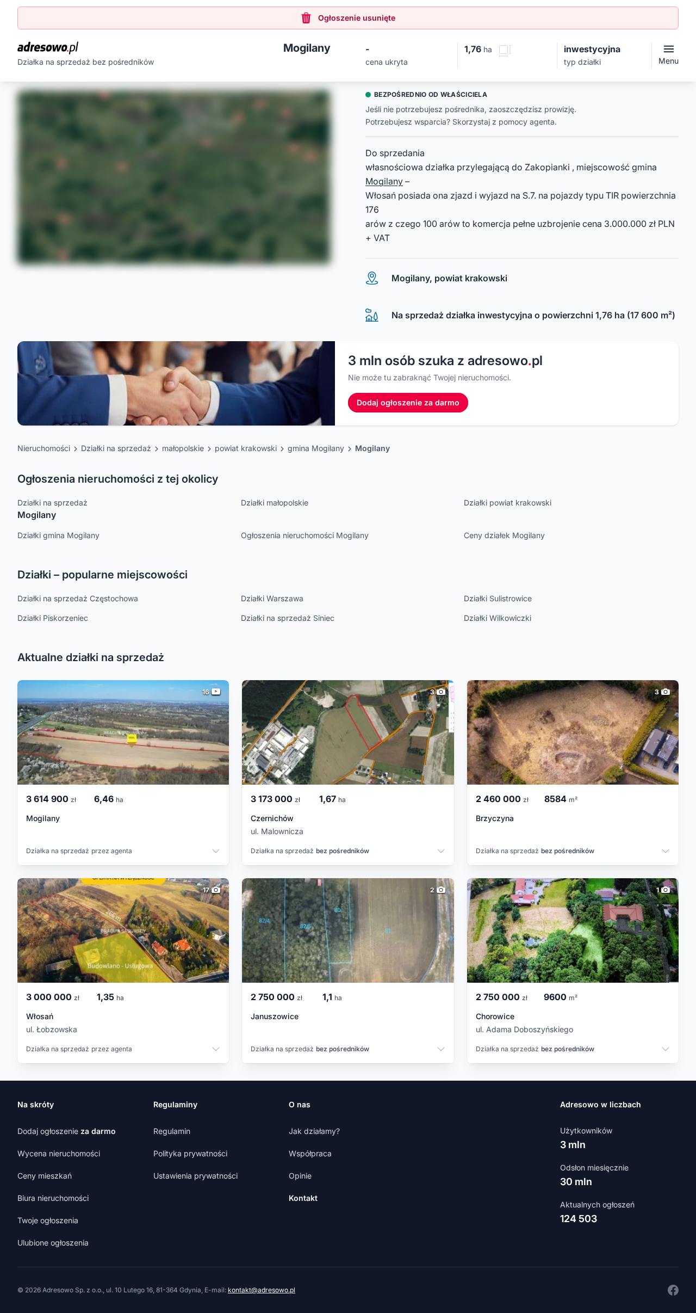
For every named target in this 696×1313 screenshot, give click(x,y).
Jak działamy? (314, 1131)
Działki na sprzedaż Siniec (287, 617)
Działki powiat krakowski (507, 502)
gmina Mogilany (316, 448)
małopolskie (183, 448)
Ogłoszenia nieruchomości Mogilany (305, 535)
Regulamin (171, 1131)
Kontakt (303, 1198)
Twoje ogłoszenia (47, 1220)
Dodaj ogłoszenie (66, 1131)
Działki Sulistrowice (498, 598)
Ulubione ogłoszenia (53, 1242)
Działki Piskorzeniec (52, 617)
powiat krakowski (246, 448)
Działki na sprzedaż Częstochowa (77, 598)
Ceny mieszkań (44, 1175)
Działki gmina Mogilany (58, 535)
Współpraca (310, 1153)
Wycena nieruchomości (58, 1153)
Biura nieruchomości (53, 1198)
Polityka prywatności (190, 1153)
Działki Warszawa (272, 598)
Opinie (300, 1175)
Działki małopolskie (274, 502)
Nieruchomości (43, 448)
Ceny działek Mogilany (504, 535)
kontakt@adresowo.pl (261, 1290)
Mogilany (384, 181)
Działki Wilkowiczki (497, 617)
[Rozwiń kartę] (216, 852)
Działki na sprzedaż (116, 448)
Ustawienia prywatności (195, 1175)
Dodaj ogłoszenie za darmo (408, 402)
